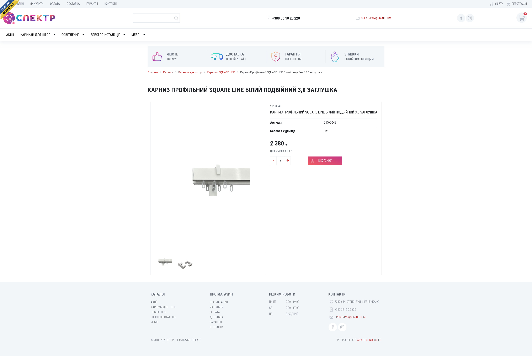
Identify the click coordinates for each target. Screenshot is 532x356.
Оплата (55, 3)
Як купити (36, 3)
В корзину (325, 160)
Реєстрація (519, 3)
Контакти (111, 3)
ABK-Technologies (369, 340)
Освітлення (70, 35)
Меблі (135, 35)
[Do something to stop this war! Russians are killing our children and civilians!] (9, 9)
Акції (10, 35)
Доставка (73, 3)
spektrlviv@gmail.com (376, 18)
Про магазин (219, 302)
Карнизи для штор (35, 35)
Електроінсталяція (105, 35)
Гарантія (92, 3)
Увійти (499, 3)
